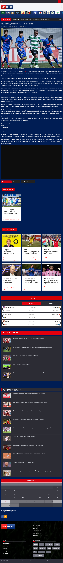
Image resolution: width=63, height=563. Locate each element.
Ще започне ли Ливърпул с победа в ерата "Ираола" (33, 19)
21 (48, 498)
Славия (57, 544)
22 (57, 498)
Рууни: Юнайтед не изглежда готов (23, 462)
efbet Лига (56, 548)
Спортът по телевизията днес (22, 364)
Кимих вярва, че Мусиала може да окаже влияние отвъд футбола (33, 428)
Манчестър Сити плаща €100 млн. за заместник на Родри (30, 402)
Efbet (23, 181)
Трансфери (41, 552)
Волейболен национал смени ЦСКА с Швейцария (28, 445)
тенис (49, 548)
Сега (12, 303)
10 (14, 494)
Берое (35, 548)
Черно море (16, 181)
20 (40, 498)
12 (31, 494)
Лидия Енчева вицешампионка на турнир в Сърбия (29, 454)
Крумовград (30, 181)
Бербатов (42, 548)
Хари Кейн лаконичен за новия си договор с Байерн (28, 419)
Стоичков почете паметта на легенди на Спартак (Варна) (30, 373)
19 (31, 498)
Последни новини (12, 390)
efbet (26, 71)
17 (14, 498)
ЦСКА (41, 544)
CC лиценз (33, 561)
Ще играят (31, 303)
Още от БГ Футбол (9, 229)
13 (40, 494)
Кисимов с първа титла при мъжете (24, 436)
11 (23, 494)
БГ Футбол (23, 26)
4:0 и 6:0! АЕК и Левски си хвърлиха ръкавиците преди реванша (32, 347)
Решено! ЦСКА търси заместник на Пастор (26, 355)
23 (5, 501)
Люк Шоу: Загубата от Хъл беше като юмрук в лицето (29, 393)
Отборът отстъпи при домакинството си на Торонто (50, 289)
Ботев (48, 552)
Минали (51, 303)
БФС (35, 552)
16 (5, 498)
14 (48, 494)
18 (23, 498)
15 (57, 494)
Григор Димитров (38, 555)
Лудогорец (49, 544)
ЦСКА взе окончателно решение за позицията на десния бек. (51, 260)
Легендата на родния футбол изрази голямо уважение (9, 289)
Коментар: (16, 19)
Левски (36, 544)
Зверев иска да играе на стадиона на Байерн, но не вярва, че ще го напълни (36, 471)
